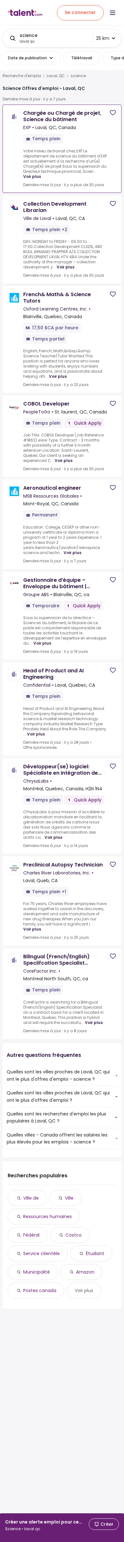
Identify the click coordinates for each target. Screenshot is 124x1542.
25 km (102, 38)
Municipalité (36, 1272)
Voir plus (32, 176)
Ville (69, 1198)
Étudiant (95, 1253)
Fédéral (31, 1235)
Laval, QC (56, 76)
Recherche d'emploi (22, 76)
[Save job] (113, 112)
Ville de (31, 1198)
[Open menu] (112, 13)
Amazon (85, 1272)
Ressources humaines (47, 1216)
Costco (73, 1235)
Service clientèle (41, 1253)
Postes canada (39, 1290)
